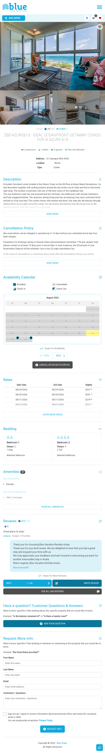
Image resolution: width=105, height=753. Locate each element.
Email (5, 681)
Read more (52, 214)
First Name (8, 657)
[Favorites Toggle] (100, 18)
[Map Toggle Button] (87, 18)
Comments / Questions (14, 693)
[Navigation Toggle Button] (99, 7)
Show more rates (52, 414)
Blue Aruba (62, 743)
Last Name (8, 669)
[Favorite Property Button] (100, 27)
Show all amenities (52, 507)
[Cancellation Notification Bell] (31, 337)
